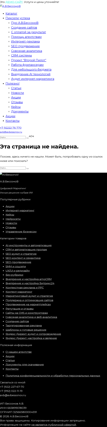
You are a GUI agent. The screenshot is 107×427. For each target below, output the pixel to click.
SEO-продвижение (18, 262)
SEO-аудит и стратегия (21, 253)
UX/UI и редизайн (18, 270)
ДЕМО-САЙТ (14, 2)
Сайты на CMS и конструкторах (27, 312)
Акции (16, 97)
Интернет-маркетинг (20, 210)
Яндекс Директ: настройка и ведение (31, 338)
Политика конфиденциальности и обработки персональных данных (53, 375)
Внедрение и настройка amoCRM (29, 279)
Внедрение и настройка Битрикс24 (30, 283)
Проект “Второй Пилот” (28, 60)
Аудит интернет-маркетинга (32, 78)
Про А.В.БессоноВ (24, 22)
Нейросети (13, 219)
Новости (17, 92)
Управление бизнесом (21, 231)
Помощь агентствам (26, 36)
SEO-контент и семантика (23, 258)
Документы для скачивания (25, 364)
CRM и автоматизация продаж (26, 249)
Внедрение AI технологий (30, 74)
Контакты (13, 120)
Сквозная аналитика (26, 51)
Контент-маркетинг (19, 291)
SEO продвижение (25, 46)
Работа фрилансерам (27, 64)
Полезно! (13, 83)
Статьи (16, 88)
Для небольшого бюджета (31, 69)
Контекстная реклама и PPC (25, 287)
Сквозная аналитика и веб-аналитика (31, 317)
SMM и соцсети (16, 266)
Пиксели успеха (18, 18)
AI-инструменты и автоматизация (29, 245)
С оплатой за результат (28, 32)
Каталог (11, 13)
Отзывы (17, 102)
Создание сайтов (24, 27)
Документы (20, 111)
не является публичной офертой (53, 424)
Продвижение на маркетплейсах (28, 304)
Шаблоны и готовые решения (26, 329)
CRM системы (21, 55)
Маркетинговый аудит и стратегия (29, 296)
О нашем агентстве (19, 352)
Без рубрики (14, 274)
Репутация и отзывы (20, 308)
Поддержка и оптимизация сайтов (29, 300)
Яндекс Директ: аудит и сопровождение (33, 334)
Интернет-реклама (25, 41)
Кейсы (16, 106)
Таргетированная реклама (24, 325)
